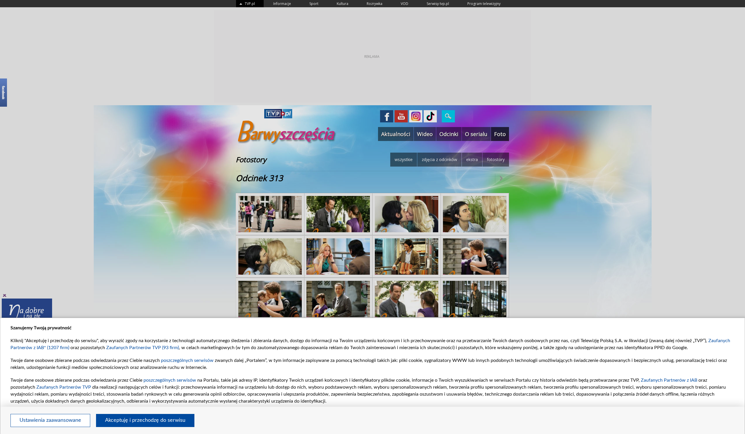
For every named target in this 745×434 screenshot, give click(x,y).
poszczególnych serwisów (187, 360)
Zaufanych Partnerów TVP (63, 387)
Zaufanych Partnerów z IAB (669, 380)
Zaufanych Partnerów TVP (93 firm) (142, 347)
